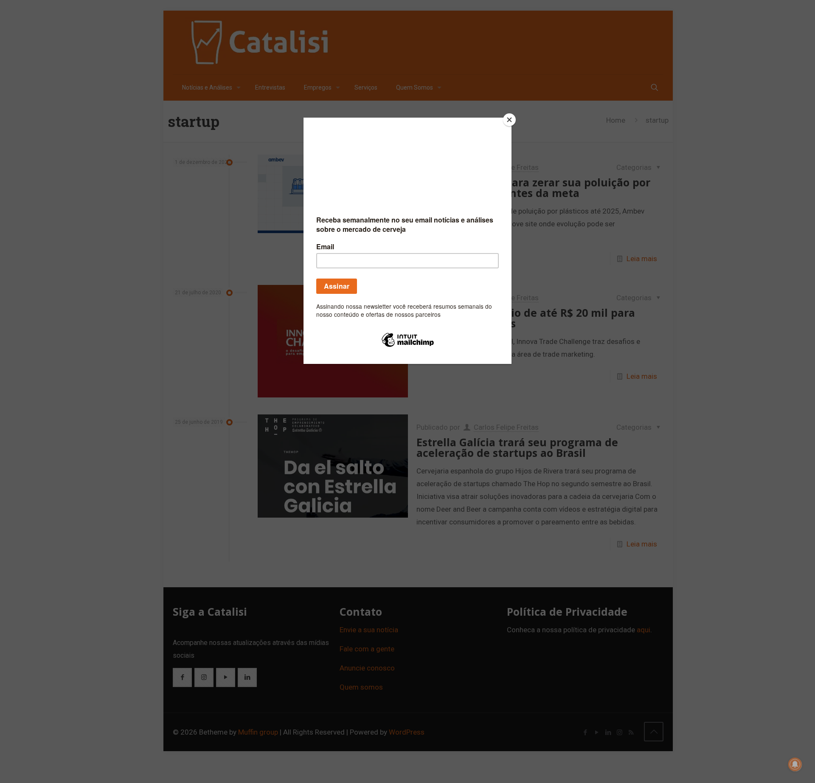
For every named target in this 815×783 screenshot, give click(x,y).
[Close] (509, 119)
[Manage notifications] (795, 764)
